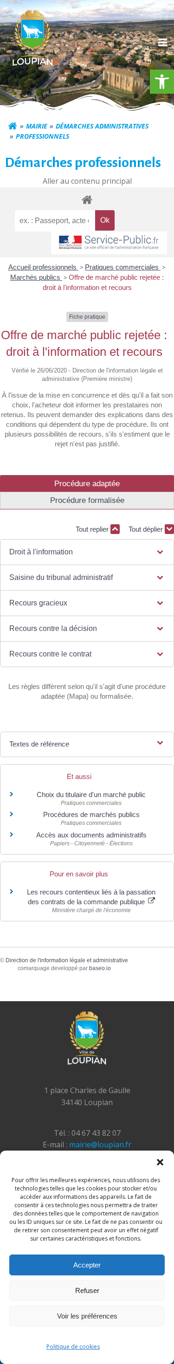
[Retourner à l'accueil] (12, 126)
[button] (162, 82)
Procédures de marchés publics (91, 814)
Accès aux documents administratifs (91, 835)
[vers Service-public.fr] (109, 243)
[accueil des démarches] (87, 199)
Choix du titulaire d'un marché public (91, 794)
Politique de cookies (73, 1347)
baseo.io (100, 968)
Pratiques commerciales (123, 267)
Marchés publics (36, 277)
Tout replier (93, 529)
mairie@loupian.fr (100, 1144)
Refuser (87, 1290)
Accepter (87, 1265)
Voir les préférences (87, 1316)
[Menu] (161, 43)
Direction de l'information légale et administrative (67, 960)
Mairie (36, 126)
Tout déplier (147, 529)
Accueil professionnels (43, 267)
